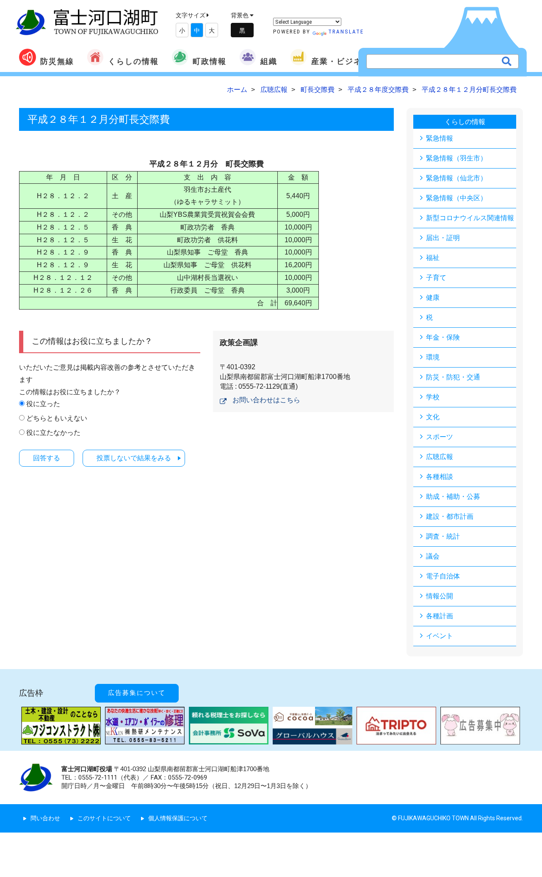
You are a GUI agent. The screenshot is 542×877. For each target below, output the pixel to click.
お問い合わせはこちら (266, 400)
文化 (433, 417)
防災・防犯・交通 (453, 377)
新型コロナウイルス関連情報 (470, 217)
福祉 (433, 257)
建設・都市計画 (449, 516)
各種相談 (439, 476)
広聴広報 (439, 456)
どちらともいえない (56, 418)
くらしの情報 (133, 61)
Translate (346, 31)
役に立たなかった (53, 432)
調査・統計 (443, 536)
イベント (439, 635)
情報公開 (439, 596)
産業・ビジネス (341, 61)
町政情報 (210, 61)
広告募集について (137, 693)
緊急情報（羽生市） (456, 158)
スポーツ (439, 436)
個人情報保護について (177, 818)
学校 (433, 397)
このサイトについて (104, 818)
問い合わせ (45, 818)
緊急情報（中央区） (456, 198)
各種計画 (439, 616)
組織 (268, 61)
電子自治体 (443, 576)
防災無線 (57, 61)
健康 (433, 297)
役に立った (43, 403)
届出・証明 (443, 237)
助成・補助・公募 (453, 496)
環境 (433, 357)
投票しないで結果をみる (134, 458)
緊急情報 (439, 138)
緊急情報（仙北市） (456, 178)
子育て (436, 277)
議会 (433, 556)
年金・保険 (443, 337)
